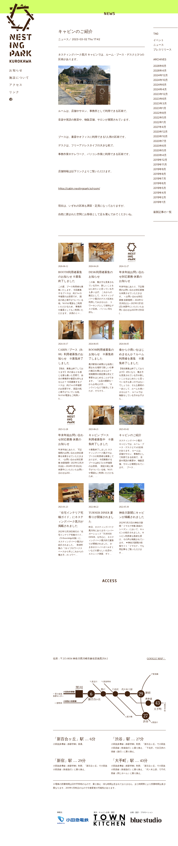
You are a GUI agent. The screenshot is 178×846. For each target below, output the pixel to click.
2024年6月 (160, 84)
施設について (19, 77)
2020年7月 (159, 141)
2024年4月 (160, 89)
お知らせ (16, 70)
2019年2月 (159, 197)
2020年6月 (159, 145)
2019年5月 (159, 188)
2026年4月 (160, 70)
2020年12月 (160, 131)
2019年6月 (159, 183)
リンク (14, 92)
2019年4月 (159, 192)
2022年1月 (159, 122)
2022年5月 (159, 117)
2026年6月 (159, 65)
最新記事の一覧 (162, 212)
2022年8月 (159, 112)
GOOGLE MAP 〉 (156, 658)
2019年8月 (159, 173)
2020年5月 (159, 150)
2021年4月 (159, 127)
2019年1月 (159, 202)
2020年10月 (160, 136)
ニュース (158, 44)
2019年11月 (160, 164)
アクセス (16, 84)
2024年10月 (160, 80)
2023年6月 (160, 98)
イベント (158, 40)
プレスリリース (162, 49)
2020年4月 (160, 155)
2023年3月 (160, 103)
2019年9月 (159, 169)
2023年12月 (160, 94)
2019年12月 (160, 159)
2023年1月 (159, 108)
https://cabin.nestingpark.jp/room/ (79, 188)
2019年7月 (159, 178)
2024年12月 (160, 75)
